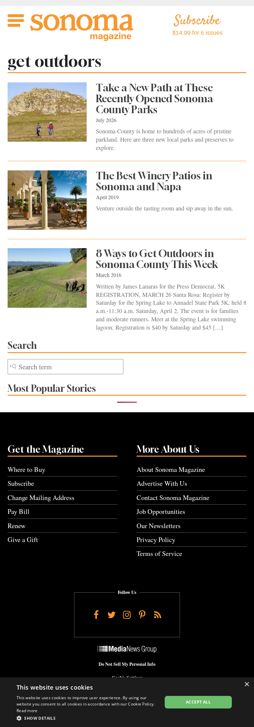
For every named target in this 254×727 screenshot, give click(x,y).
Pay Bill (18, 511)
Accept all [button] (198, 702)
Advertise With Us (162, 483)
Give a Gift (23, 539)
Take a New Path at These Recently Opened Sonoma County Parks (154, 98)
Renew (17, 525)
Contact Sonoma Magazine (173, 497)
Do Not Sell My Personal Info (127, 664)
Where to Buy (26, 469)
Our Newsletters (159, 525)
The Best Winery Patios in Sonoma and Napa (154, 181)
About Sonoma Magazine (171, 469)
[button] (87, 718)
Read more (27, 710)
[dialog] (127, 702)
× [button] (246, 684)
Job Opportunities (161, 511)
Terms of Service (159, 553)
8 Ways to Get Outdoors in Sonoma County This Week (157, 259)
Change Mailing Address (41, 497)
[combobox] (65, 367)
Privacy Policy (156, 539)
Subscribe (21, 483)
